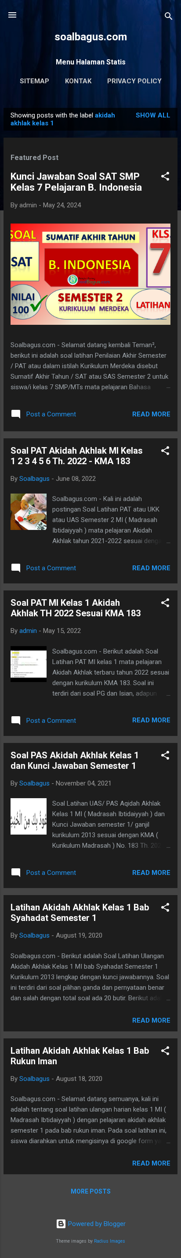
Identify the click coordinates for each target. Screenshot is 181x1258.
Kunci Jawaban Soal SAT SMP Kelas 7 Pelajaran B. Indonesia (76, 182)
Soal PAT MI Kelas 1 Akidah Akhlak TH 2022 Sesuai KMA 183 (76, 607)
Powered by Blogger (96, 1224)
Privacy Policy (134, 81)
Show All (153, 115)
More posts (91, 1191)
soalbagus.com (90, 37)
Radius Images (109, 1241)
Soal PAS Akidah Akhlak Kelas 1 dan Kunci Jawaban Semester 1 (75, 760)
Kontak (78, 81)
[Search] (168, 17)
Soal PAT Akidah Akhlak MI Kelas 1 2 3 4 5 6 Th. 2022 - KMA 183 (77, 455)
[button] (165, 178)
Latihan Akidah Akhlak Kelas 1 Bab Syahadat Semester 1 (80, 912)
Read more (151, 414)
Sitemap (34, 81)
